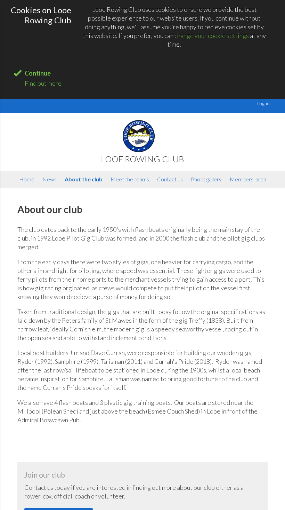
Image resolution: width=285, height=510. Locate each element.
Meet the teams (130, 179)
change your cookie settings (211, 35)
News (49, 179)
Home (26, 179)
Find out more (43, 83)
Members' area (248, 179)
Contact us (170, 179)
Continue (38, 73)
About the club (84, 179)
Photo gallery (206, 179)
